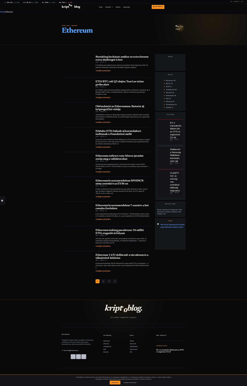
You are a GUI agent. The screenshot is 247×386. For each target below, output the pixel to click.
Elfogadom (115, 382)
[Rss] (83, 356)
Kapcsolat (126, 7)
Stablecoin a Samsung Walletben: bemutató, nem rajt (175, 155)
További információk (130, 382)
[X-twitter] (78, 356)
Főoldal (2, 12)
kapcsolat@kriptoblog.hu (70, 350)
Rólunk (118, 7)
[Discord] (73, 356)
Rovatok (108, 7)
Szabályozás (161, 345)
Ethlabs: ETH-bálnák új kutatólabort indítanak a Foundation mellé (118, 133)
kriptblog (71, 6)
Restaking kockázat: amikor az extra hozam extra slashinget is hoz (122, 58)
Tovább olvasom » (103, 71)
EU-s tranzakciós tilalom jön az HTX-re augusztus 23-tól (170, 351)
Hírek (101, 7)
